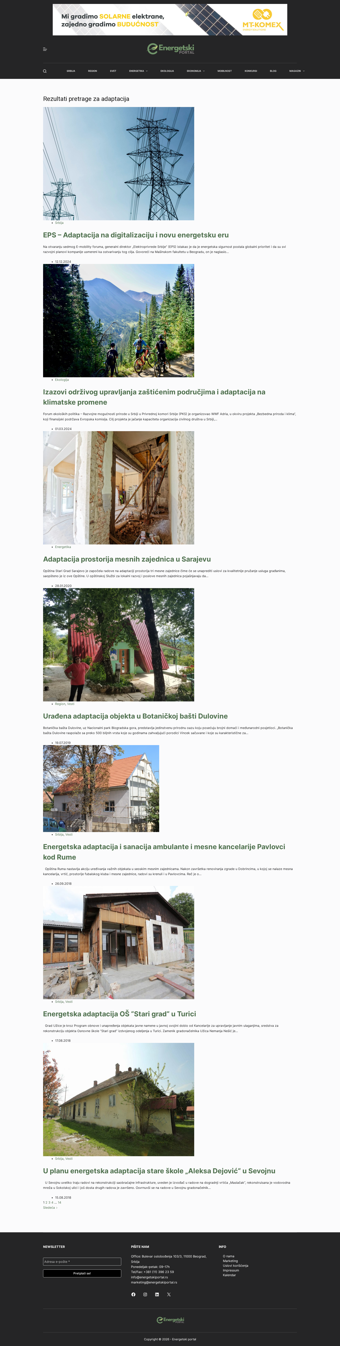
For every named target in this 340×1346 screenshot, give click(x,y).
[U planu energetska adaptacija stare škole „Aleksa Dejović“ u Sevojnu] (118, 1099)
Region (92, 70)
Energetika (136, 70)
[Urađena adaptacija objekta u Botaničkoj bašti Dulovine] (118, 644)
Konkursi (251, 70)
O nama (228, 1256)
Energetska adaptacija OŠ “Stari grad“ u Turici (119, 1014)
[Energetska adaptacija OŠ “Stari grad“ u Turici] (118, 942)
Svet (113, 70)
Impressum (231, 1270)
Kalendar (229, 1275)
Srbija (71, 70)
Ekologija (167, 70)
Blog (273, 70)
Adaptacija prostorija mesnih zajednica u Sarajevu (127, 559)
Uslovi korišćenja (235, 1266)
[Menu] (45, 49)
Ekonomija (194, 70)
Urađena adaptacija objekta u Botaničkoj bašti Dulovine (135, 716)
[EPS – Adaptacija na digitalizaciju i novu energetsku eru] (118, 163)
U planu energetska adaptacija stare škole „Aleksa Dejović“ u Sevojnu (159, 1171)
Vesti (70, 704)
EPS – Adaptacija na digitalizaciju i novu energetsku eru (136, 235)
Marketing (230, 1261)
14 (59, 1202)
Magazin (295, 70)
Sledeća (49, 1207)
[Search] (44, 71)
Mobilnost (225, 70)
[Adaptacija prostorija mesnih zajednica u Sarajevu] (118, 487)
